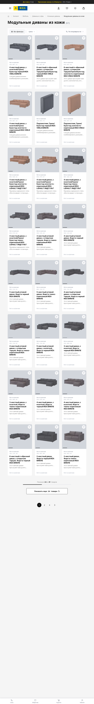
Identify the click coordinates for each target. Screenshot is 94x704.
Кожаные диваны (53, 16)
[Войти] (58, 8)
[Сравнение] (75, 8)
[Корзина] (83, 8)
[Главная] (8, 16)
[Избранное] (67, 8)
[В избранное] (29, 38)
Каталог (16, 16)
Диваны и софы (38, 16)
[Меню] (10, 8)
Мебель (25, 16)
